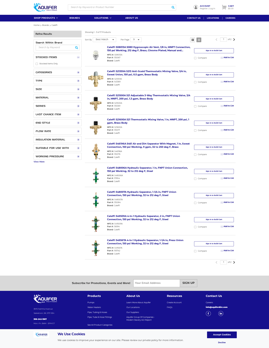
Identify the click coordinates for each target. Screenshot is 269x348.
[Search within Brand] (77, 47)
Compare (202, 58)
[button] (46, 18)
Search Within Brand (49, 42)
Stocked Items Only (48, 64)
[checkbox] (37, 64)
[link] (216, 40)
